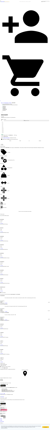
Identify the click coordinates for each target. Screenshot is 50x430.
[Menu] (0, 0)
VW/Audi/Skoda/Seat (6, 102)
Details (2, 223)
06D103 (10, 102)
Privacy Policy (2, 421)
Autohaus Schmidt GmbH (6, 137)
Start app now (2, 393)
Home (2, 102)
